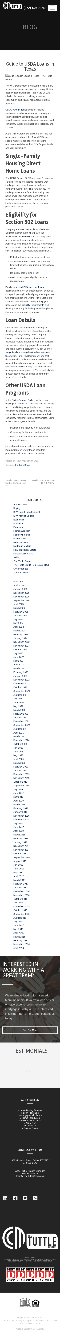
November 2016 (21, 895)
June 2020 (18, 751)
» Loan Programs (30, 1113)
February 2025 (20, 611)
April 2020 (18, 759)
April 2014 (18, 948)
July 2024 (18, 619)
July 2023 (18, 653)
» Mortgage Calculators (30, 1115)
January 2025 (20, 615)
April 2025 (18, 604)
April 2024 (18, 627)
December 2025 (21, 593)
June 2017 (18, 868)
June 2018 (18, 827)
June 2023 (18, 657)
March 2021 (19, 736)
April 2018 (18, 831)
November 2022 (21, 683)
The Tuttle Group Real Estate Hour (31, 565)
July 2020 (18, 748)
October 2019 (20, 782)
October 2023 (20, 649)
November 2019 (21, 778)
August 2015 (19, 918)
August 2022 (19, 695)
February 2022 (20, 714)
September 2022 (21, 691)
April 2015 (18, 933)
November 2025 (21, 596)
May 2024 (18, 623)
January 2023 (20, 676)
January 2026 (20, 589)
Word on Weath (21, 572)
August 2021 (19, 729)
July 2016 (18, 902)
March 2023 (19, 668)
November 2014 (21, 944)
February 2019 (20, 808)
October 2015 (20, 910)
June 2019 (18, 793)
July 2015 (18, 921)
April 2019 (18, 800)
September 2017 (21, 857)
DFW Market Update (23, 516)
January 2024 (20, 638)
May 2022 (18, 706)
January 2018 (20, 842)
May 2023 (18, 661)
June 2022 (18, 702)
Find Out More (30, 1030)
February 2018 (20, 838)
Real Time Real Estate (24, 550)
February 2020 (20, 766)
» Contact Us (30, 1125)
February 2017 (20, 883)
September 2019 (21, 785)
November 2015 (21, 906)
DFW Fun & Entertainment (26, 512)
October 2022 (20, 687)
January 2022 (20, 717)
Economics (18, 519)
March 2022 (19, 710)
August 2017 (19, 861)
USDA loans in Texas (16, 109)
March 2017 (19, 880)
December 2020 (21, 740)
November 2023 (21, 645)
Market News (20, 538)
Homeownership (21, 534)
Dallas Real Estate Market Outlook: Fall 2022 (15, 483)
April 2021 (18, 732)
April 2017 (18, 876)
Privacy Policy (22, 1320)
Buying (16, 508)
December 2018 (21, 816)
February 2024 (20, 634)
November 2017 (21, 849)
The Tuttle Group (12, 9)
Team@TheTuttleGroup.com (30, 1176)
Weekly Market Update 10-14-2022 (43, 481)
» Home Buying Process (30, 1110)
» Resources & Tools (30, 1120)
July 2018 (18, 823)
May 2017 (18, 872)
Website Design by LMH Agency (30, 1329)
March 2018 (19, 834)
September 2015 (21, 914)
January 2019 (20, 812)
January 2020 (20, 770)
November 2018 (21, 819)
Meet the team (20, 542)
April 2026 (18, 585)
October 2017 (20, 853)
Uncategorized (20, 568)
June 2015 (18, 925)
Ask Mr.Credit (20, 504)
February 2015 (20, 940)
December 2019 (21, 774)
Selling (16, 557)
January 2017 (20, 887)
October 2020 (20, 744)
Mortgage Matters (22, 546)
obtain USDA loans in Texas (30, 287)
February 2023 (20, 672)
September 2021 (21, 725)
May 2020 (18, 755)
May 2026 (18, 581)
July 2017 (18, 865)
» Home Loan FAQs (30, 1118)
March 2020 (19, 763)
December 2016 (21, 891)
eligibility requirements (33, 305)
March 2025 (19, 608)
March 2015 (19, 936)
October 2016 (20, 899)
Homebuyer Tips (21, 531)
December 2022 (21, 679)
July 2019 (18, 789)
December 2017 (21, 846)
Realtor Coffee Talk (23, 553)
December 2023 (21, 642)
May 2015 (18, 929)
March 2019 (19, 804)
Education (18, 523)
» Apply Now (30, 1123)
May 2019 (18, 797)
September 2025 (21, 600)
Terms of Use (8, 1320)
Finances (18, 527)
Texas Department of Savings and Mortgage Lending (30, 1261)
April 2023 (18, 664)
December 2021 (21, 721)
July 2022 (18, 698)
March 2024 (19, 630)
